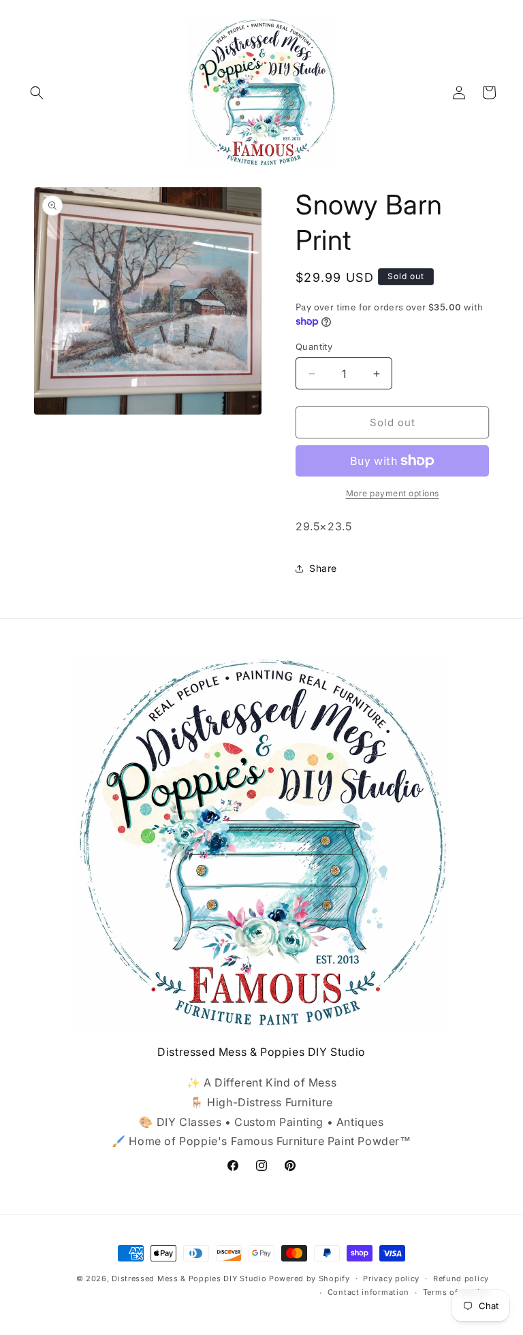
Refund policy (461, 1278)
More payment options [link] (392, 493)
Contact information (368, 1292)
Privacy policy (391, 1278)
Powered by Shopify (309, 1278)
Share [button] (323, 568)
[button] (37, 93)
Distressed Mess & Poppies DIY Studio (190, 1278)
